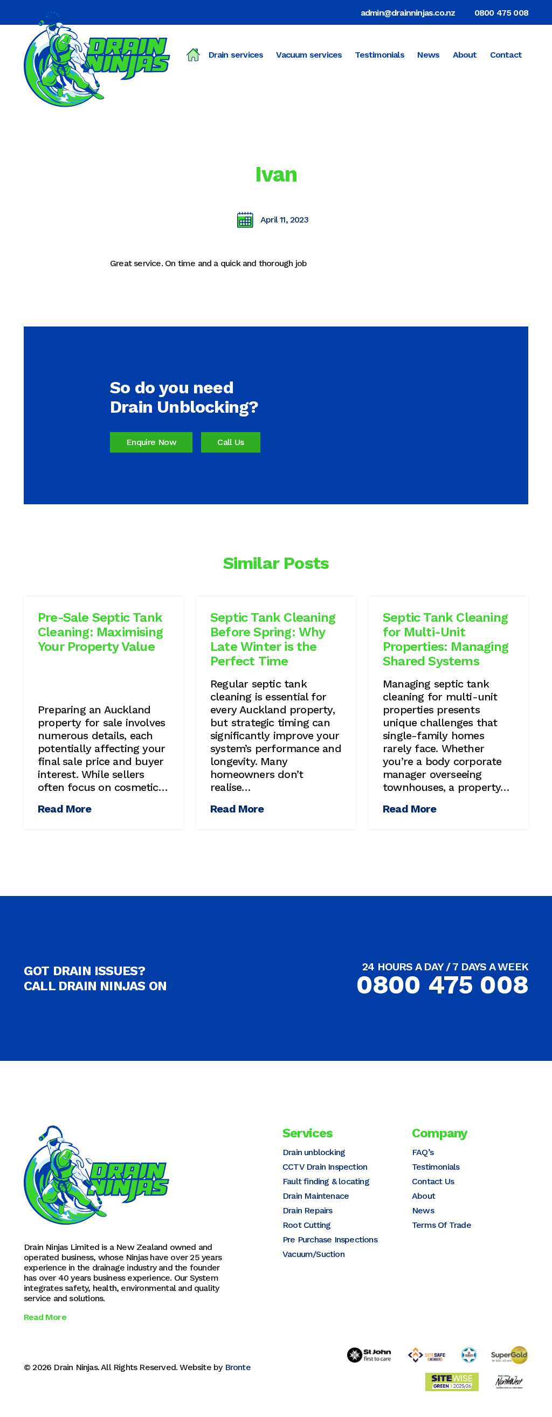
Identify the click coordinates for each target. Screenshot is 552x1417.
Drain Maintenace (315, 1196)
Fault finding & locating (325, 1181)
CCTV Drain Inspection (324, 1167)
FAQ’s (422, 1152)
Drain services (236, 55)
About (465, 55)
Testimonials (379, 55)
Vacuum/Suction (313, 1254)
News (428, 55)
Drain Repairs (307, 1210)
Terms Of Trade (441, 1225)
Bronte (238, 1367)
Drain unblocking (313, 1152)
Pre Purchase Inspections (329, 1239)
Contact (506, 55)
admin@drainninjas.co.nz (408, 13)
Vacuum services (309, 55)
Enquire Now (151, 442)
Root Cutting (306, 1225)
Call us (230, 442)
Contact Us (433, 1181)
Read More (64, 808)
